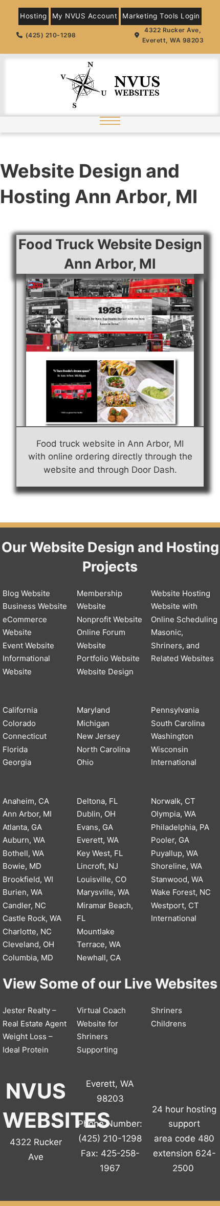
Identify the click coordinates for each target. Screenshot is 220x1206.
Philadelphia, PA (180, 827)
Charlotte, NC (27, 931)
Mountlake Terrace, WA (99, 938)
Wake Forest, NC (181, 892)
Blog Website (26, 593)
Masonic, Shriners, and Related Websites (182, 645)
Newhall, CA (99, 957)
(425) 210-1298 (51, 35)
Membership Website (99, 599)
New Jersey (98, 736)
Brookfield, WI (28, 879)
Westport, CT (175, 905)
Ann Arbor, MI (27, 814)
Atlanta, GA (22, 827)
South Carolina (178, 723)
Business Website (35, 606)
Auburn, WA (24, 840)
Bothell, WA (23, 853)
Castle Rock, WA (32, 918)
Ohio (85, 762)
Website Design (105, 671)
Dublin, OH (96, 814)
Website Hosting (180, 593)
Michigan (93, 723)
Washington (172, 736)
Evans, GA (95, 827)
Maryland (93, 710)
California (20, 710)
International (173, 762)
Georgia (17, 762)
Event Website (28, 645)
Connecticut (25, 736)
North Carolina (103, 749)
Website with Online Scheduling (184, 612)
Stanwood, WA (177, 879)
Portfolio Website (108, 658)
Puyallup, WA (174, 853)
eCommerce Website (25, 626)
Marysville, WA (103, 892)
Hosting (33, 16)
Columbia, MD (28, 957)
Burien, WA (22, 892)
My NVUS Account (85, 16)
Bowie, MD (22, 866)
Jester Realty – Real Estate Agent (35, 1016)
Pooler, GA (170, 840)
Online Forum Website (101, 638)
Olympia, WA (173, 814)
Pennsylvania (175, 710)
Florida (15, 749)
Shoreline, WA (176, 866)
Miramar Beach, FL (105, 912)
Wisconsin (169, 749)
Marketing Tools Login (161, 16)
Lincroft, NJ (97, 866)
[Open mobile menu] (110, 121)
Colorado (19, 723)
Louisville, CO (101, 879)
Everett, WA (98, 840)
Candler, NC (24, 905)
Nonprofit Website (109, 619)
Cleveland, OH (28, 944)
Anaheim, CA (26, 801)
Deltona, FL (97, 801)
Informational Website (26, 664)
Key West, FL (100, 853)
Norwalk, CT (173, 801)
